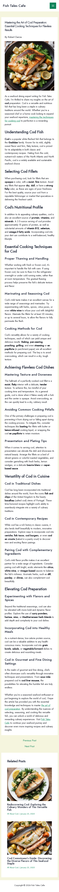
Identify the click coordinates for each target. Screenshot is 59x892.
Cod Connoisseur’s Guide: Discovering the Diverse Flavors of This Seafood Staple (29, 860)
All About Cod (12, 813)
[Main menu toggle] (53, 6)
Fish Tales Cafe (14, 5)
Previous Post (29, 740)
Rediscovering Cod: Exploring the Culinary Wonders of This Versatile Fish (27, 807)
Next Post (29, 746)
